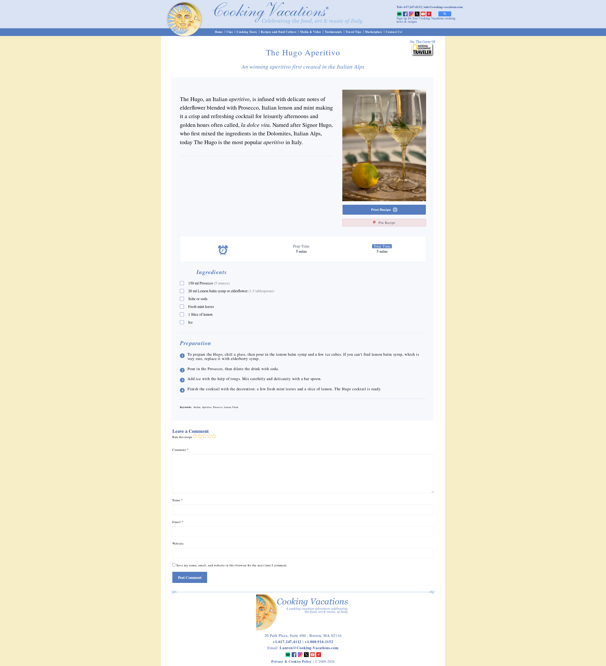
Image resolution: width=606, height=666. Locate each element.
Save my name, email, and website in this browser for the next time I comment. (232, 565)
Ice (190, 322)
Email (177, 522)
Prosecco (209, 282)
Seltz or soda (197, 298)
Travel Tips (353, 32)
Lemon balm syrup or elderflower (231, 290)
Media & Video (310, 32)
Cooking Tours (247, 32)
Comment (180, 450)
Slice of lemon (200, 314)
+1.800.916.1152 (319, 641)
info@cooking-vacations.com (443, 6)
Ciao (230, 32)
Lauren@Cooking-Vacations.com (309, 647)
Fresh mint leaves (201, 306)
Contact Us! (394, 32)
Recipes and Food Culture (278, 32)
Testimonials (333, 32)
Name (177, 500)
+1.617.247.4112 (287, 641)
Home (219, 32)
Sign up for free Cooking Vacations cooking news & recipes (426, 20)
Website (178, 543)
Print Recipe (381, 210)
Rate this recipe (182, 437)
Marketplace (373, 32)
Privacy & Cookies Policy (291, 661)
